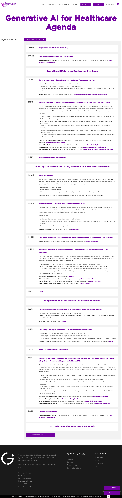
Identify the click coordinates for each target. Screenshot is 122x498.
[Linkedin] (118, 4)
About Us (98, 460)
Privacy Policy (72, 465)
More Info (110, 4)
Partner (85, 4)
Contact (70, 462)
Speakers (52, 4)
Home (44, 4)
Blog (96, 466)
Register (98, 4)
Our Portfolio (99, 463)
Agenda (75, 4)
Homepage (99, 457)
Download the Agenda (40, 434)
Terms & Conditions (74, 468)
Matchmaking (64, 4)
